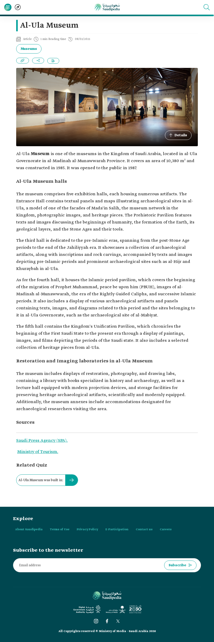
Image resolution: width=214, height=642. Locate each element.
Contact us (144, 529)
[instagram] (96, 621)
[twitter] (118, 621)
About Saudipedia (29, 529)
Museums (29, 49)
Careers (165, 529)
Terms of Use (59, 529)
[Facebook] (107, 621)
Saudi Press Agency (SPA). (42, 440)
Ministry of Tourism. (37, 452)
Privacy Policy (87, 529)
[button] (207, 7)
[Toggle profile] (7, 7)
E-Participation (116, 529)
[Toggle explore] (18, 7)
